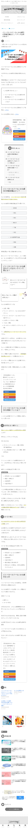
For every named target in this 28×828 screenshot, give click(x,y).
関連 (10, 182)
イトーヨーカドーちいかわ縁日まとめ (13, 178)
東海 (15, 242)
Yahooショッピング (19, 139)
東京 (15, 217)
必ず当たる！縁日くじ (14, 172)
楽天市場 (16, 136)
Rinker (19, 128)
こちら (7, 110)
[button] (25, 403)
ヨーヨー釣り (12, 174)
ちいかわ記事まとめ (19, 690)
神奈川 (15, 222)
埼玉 (15, 232)
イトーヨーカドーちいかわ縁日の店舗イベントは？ (13, 167)
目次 (13, 148)
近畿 (15, 247)
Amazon (16, 131)
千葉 (15, 227)
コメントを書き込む (14, 809)
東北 (15, 213)
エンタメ (5, 731)
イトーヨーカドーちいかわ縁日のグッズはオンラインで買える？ (13, 161)
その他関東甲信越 (15, 237)
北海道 (15, 208)
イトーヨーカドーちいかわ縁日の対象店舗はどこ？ (13, 154)
